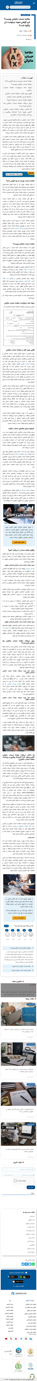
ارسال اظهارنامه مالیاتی (21, 454)
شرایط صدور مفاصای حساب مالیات (19, 97)
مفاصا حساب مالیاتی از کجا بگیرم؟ (21, 966)
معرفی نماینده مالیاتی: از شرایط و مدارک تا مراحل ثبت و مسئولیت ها (18, 1030)
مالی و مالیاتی (25, 15)
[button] (18, 948)
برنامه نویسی (31, 1227)
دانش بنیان (31, 1238)
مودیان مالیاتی (30, 568)
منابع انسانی (31, 1252)
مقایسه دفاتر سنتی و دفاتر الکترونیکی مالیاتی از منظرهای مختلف (19, 1150)
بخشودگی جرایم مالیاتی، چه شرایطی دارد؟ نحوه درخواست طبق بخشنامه (19, 1070)
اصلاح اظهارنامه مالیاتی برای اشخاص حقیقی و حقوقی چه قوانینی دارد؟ (19, 1110)
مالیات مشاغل (25, 490)
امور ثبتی (32, 1216)
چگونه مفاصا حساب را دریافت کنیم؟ (19, 100)
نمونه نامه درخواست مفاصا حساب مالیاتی (18, 89)
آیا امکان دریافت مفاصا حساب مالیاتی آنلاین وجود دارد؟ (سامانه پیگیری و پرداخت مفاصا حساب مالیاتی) (18, 112)
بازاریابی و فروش (30, 1223)
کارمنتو (16, 863)
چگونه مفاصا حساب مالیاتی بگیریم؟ (21, 970)
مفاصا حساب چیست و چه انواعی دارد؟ (18, 81)
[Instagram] (26, 1339)
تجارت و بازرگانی (30, 1234)
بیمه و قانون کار (30, 1231)
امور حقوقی (31, 1220)
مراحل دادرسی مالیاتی (17, 228)
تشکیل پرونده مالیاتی (14, 684)
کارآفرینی (32, 1245)
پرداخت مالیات (28, 269)
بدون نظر (28, 39)
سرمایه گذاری (31, 1241)
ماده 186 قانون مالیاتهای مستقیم (23, 826)
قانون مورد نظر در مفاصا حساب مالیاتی (18, 93)
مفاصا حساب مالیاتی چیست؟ (21, 84)
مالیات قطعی (25, 364)
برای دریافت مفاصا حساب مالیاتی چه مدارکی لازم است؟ (18, 105)
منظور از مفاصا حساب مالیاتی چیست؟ (20, 948)
